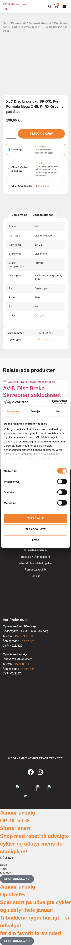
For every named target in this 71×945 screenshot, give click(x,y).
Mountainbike (45, 339)
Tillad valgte (36, 529)
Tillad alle (35, 518)
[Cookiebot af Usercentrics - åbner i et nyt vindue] (52, 402)
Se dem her (27, 641)
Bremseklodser (37, 23)
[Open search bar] (50, 6)
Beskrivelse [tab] (19, 215)
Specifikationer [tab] (43, 215)
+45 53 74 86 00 (23, 636)
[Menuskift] (64, 6)
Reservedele (18, 23)
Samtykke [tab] (13, 411)
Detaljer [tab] (35, 411)
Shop (6, 23)
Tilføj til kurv (41, 133)
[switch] (62, 481)
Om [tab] (58, 411)
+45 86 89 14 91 (23, 664)
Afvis (35, 540)
